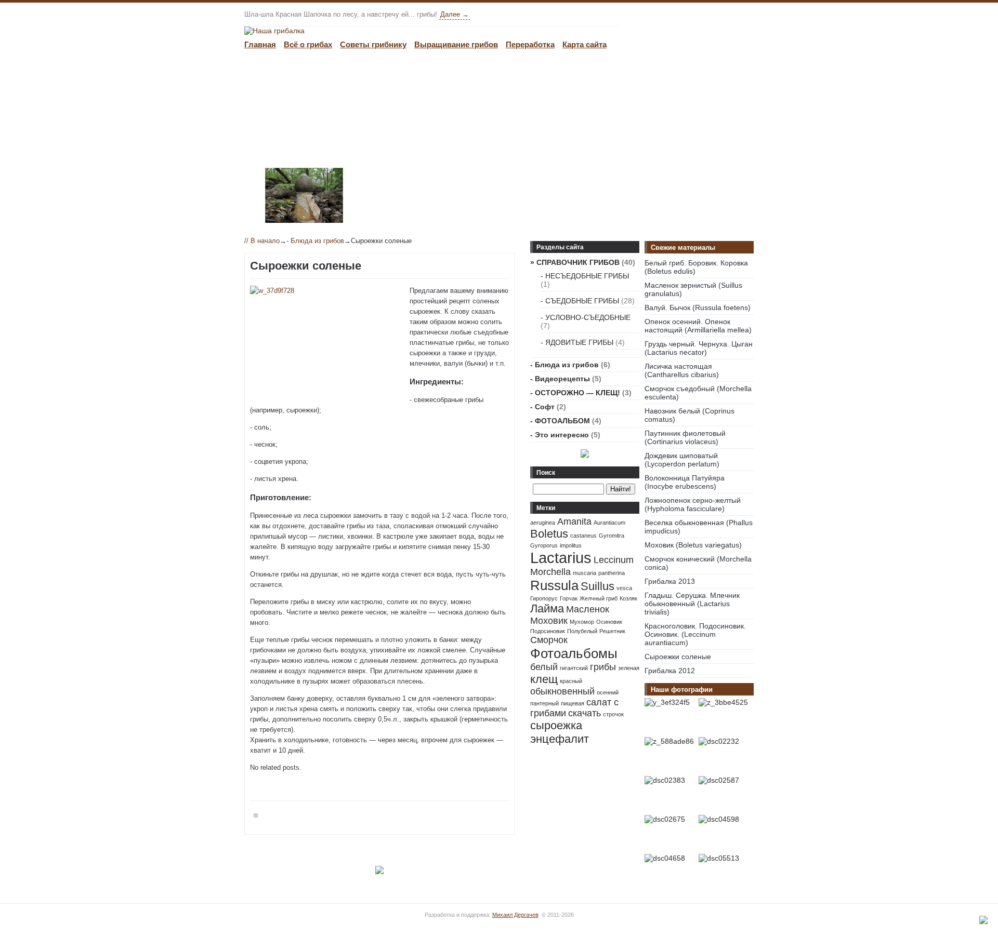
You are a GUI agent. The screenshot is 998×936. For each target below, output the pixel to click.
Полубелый (582, 631)
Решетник (612, 631)
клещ (544, 679)
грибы (603, 667)
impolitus (571, 545)
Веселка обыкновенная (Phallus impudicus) (699, 526)
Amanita (574, 521)
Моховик (549, 621)
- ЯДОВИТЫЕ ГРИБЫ (577, 342)
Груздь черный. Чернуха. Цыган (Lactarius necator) (699, 348)
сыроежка (556, 725)
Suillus (597, 586)
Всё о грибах (308, 44)
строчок (613, 714)
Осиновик (609, 622)
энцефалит (559, 738)
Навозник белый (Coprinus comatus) (689, 415)
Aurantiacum (609, 522)
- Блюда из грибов (315, 241)
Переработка (530, 44)
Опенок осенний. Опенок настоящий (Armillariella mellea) (698, 325)
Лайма (547, 608)
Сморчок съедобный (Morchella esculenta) (698, 392)
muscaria (584, 573)
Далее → (454, 14)
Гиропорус (544, 598)
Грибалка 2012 (670, 670)
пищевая (572, 703)
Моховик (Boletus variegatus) (693, 545)
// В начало (262, 241)
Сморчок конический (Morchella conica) (698, 563)
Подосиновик (547, 631)
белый (544, 667)
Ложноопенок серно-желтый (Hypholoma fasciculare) (693, 504)
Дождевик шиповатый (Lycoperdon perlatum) (682, 459)
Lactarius (561, 557)
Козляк (628, 598)
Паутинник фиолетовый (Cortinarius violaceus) (685, 437)
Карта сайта (584, 44)
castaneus (583, 535)
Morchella (550, 572)
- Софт (542, 407)
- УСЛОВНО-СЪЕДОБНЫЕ (586, 317)
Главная (260, 44)
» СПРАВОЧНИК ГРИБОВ (575, 262)
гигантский (574, 668)
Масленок (587, 609)
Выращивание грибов (456, 44)
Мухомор (582, 622)
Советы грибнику (373, 44)
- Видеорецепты (560, 379)
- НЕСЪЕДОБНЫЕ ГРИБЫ (585, 276)
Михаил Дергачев (515, 915)
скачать (584, 713)
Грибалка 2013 (670, 581)
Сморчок (549, 640)
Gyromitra (611, 535)
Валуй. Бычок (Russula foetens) (698, 307)
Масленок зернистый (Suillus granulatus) (693, 289)
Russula (554, 585)
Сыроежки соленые (678, 656)
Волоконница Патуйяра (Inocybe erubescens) (685, 482)
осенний (608, 692)
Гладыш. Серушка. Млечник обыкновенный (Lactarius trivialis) (692, 603)
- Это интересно (559, 435)
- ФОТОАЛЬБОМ (560, 421)
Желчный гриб (599, 598)
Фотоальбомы (574, 653)
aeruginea (542, 522)
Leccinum (614, 560)
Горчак (568, 598)
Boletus (549, 533)
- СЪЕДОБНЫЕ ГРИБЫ (580, 301)
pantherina (611, 573)
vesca (624, 588)
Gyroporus (544, 545)
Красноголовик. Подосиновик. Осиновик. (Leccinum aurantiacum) (695, 634)
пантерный (544, 703)
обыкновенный (562, 691)
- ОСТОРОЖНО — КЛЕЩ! (575, 393)
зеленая (628, 668)
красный (571, 681)
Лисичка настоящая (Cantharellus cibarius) (682, 370)
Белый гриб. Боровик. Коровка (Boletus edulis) (696, 267)
